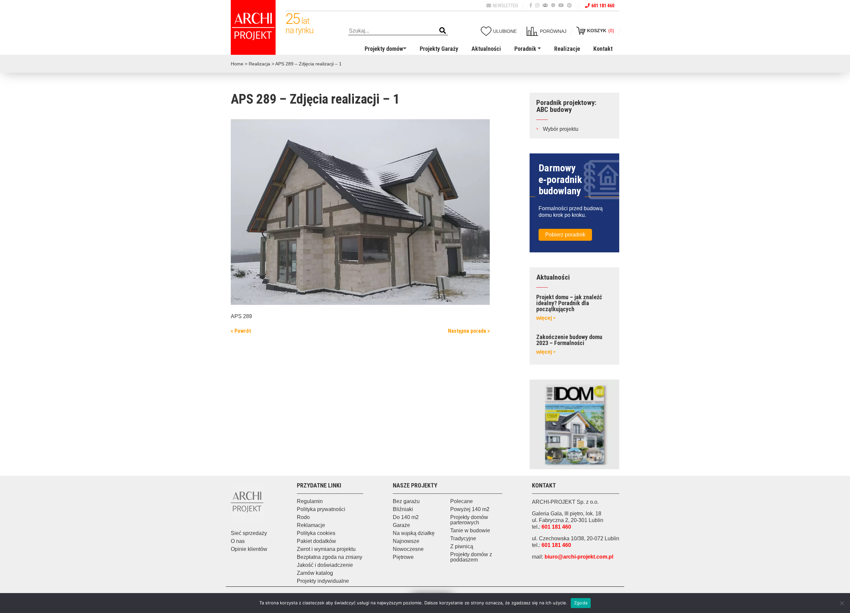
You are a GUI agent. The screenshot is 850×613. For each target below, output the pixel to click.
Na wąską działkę (414, 533)
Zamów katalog (315, 573)
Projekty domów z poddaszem (471, 557)
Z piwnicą (461, 546)
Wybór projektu (560, 129)
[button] (442, 31)
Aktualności (486, 48)
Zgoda (580, 602)
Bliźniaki (403, 509)
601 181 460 (602, 5)
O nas (238, 541)
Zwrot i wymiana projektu (326, 549)
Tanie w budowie (470, 530)
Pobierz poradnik (565, 234)
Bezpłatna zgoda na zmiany (329, 557)
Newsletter (505, 5)
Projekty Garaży (439, 48)
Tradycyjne (463, 538)
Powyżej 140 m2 (469, 509)
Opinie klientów (249, 549)
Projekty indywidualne (323, 581)
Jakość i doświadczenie (325, 565)
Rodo (303, 517)
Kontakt (603, 48)
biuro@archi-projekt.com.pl (579, 557)
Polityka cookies (316, 533)
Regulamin (310, 501)
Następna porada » (469, 331)
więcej (545, 318)
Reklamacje (311, 525)
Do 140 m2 (406, 517)
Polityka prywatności (321, 509)
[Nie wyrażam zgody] (841, 603)
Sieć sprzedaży (249, 533)
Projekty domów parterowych (469, 519)
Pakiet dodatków (316, 541)
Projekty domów (384, 48)
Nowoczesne (408, 549)
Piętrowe (403, 557)
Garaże (401, 525)
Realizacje (567, 48)
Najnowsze (406, 541)
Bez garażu (406, 501)
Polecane (461, 501)
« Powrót (241, 331)
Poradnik (525, 48)
